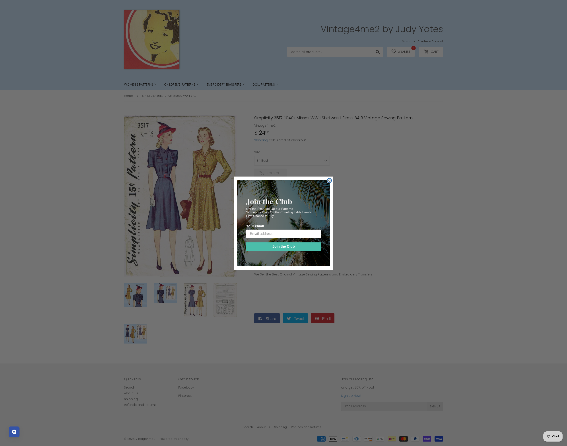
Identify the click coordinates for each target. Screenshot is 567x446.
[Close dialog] (329, 180)
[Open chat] (14, 431)
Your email (255, 226)
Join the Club (283, 246)
